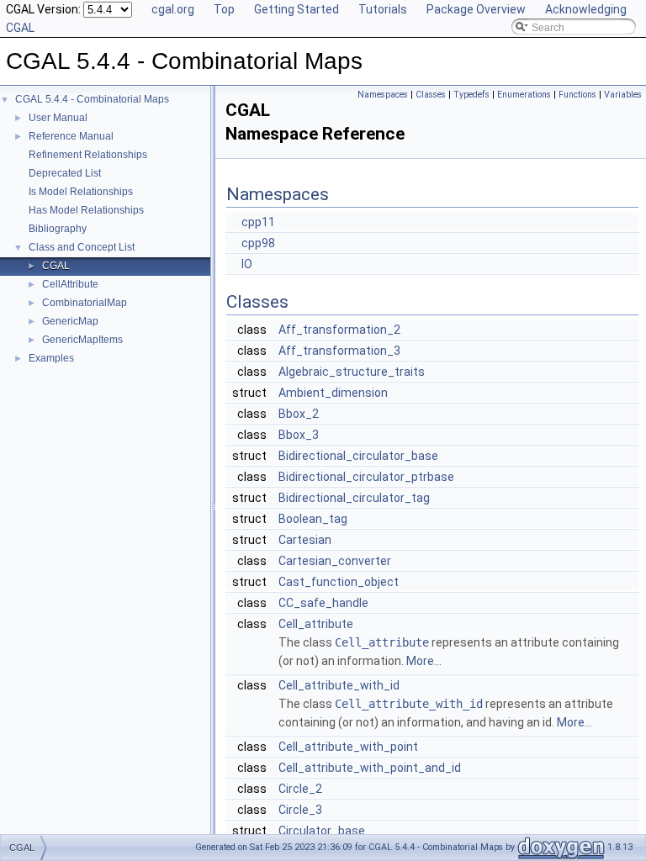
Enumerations (524, 94)
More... (424, 661)
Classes (431, 94)
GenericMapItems (82, 340)
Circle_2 (300, 788)
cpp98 (258, 243)
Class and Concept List (82, 247)
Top (224, 9)
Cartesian (304, 540)
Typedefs (471, 94)
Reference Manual (71, 136)
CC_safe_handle (323, 603)
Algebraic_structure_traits (351, 371)
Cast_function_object (338, 582)
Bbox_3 (298, 434)
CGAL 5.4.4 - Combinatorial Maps (92, 99)
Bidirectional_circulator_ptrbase (366, 476)
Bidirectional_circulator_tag (354, 497)
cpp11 (258, 222)
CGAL (56, 266)
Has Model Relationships (86, 210)
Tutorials (382, 9)
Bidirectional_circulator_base (358, 455)
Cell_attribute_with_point (348, 746)
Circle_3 (300, 809)
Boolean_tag (312, 519)
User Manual (58, 118)
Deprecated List (65, 173)
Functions (577, 94)
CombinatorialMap (84, 303)
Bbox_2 (298, 413)
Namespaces (382, 94)
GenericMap (70, 321)
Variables (623, 94)
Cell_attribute (315, 624)
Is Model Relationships (81, 192)
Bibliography (58, 229)
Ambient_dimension (333, 392)
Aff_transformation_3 (339, 350)
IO (246, 264)
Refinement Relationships (88, 155)
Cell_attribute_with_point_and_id (369, 767)
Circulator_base (321, 830)
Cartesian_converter (334, 561)
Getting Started (296, 9)
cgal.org (172, 9)
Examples (51, 358)
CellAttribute (70, 284)
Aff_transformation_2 (339, 329)
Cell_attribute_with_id (339, 685)
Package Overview (476, 9)
